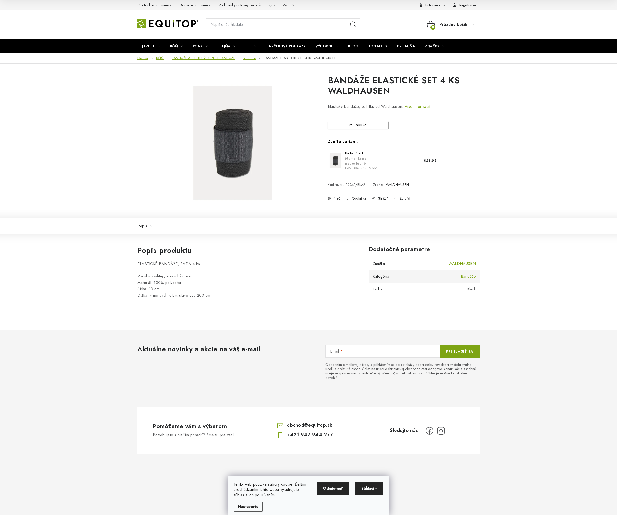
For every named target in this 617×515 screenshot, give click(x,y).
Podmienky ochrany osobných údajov (247, 5)
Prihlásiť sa (460, 351)
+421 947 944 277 (310, 434)
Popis (142, 226)
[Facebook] (429, 431)
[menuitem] (151, 46)
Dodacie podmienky (195, 5)
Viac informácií (418, 106)
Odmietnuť (333, 488)
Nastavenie (248, 506)
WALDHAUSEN (397, 184)
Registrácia (467, 5)
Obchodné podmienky (154, 5)
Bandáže (468, 276)
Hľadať (353, 24)
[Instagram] (441, 431)
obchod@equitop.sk (310, 425)
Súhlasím (369, 488)
